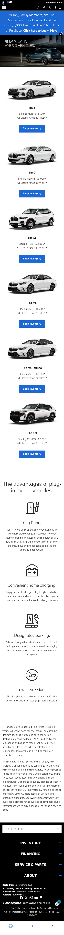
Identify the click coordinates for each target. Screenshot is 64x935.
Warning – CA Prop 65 (13, 894)
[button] (61, 34)
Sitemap (28, 888)
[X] (26, 897)
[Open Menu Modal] (4, 7)
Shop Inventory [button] (32, 128)
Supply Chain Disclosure (14, 891)
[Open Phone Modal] (50, 7)
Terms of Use (33, 891)
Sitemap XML (40, 888)
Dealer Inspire (9, 885)
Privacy (19, 888)
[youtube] (36, 897)
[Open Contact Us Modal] (53, 926)
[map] (41, 897)
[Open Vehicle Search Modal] (38, 7)
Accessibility (8, 888)
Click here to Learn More (40, 30)
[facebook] (21, 897)
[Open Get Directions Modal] (55, 7)
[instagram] (31, 897)
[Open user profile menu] (61, 7)
